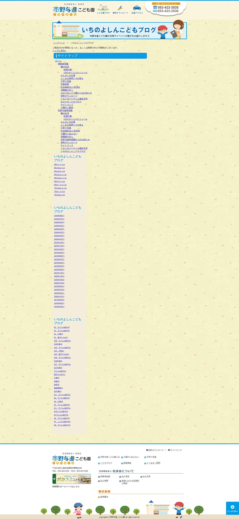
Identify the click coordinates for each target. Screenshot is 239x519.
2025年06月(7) (59, 263)
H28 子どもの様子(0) (62, 358)
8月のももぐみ (59, 181)
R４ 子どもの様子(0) (62, 395)
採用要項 (104, 497)
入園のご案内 (67, 107)
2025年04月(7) (59, 270)
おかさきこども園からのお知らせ (76, 93)
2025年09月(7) (59, 253)
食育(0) (56, 385)
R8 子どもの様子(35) (62, 425)
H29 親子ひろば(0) (61, 354)
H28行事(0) (58, 361)
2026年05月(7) (59, 226)
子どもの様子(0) (60, 371)
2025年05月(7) (59, 266)
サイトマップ (67, 104)
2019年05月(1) (59, 293)
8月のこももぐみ (60, 185)
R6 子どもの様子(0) (62, 418)
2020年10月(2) (59, 280)
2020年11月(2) (59, 276)
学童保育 (65, 84)
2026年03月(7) (59, 232)
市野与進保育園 (65, 110)
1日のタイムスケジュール (75, 72)
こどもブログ (106, 463)
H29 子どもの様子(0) (62, 348)
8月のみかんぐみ (60, 178)
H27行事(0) (58, 368)
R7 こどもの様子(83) (62, 422)
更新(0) (56, 381)
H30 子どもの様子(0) (62, 341)
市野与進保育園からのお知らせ (75, 139)
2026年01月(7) (59, 239)
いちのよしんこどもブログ (73, 151)
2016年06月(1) (59, 303)
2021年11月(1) (59, 273)
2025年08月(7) (59, 256)
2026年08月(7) (59, 216)
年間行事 (67, 69)
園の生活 (65, 67)
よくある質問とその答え (72, 78)
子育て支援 (66, 81)
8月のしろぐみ (59, 165)
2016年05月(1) (59, 307)
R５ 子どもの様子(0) (62, 408)
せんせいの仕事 (68, 75)
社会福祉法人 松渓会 (70, 87)
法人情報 (104, 481)
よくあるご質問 (153, 463)
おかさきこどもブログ (71, 102)
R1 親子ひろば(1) (61, 338)
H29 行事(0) (59, 351)
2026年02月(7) (59, 236)
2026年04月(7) (59, 229)
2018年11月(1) (59, 296)
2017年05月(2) (59, 300)
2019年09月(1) (59, 286)
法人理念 (125, 476)
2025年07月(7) (59, 259)
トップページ (59, 43)
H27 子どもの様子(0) (62, 364)
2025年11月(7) (59, 246)
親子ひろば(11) (59, 375)
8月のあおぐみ (59, 168)
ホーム (58, 61)
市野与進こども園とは (110, 457)
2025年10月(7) (59, 249)
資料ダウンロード (69, 96)
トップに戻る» (59, 50)
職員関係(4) (58, 388)
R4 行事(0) (58, 402)
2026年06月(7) (59, 222)
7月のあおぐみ (59, 195)
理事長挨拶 (105, 476)
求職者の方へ (67, 90)
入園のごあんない (69, 134)
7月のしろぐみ (59, 192)
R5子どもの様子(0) (61, 412)
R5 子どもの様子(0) (62, 405)
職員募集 (127, 463)
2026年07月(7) (59, 219)
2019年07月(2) (59, 290)
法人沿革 (146, 476)
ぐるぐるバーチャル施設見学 (74, 99)
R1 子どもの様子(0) (62, 331)
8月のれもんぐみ (60, 175)
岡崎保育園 (63, 64)
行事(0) (56, 378)
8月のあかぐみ (59, 171)
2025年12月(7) (59, 243)
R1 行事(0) (58, 334)
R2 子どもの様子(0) (62, 327)
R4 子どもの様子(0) (62, 398)
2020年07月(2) (59, 283)
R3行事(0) (57, 391)
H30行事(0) (58, 344)
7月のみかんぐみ (60, 188)
